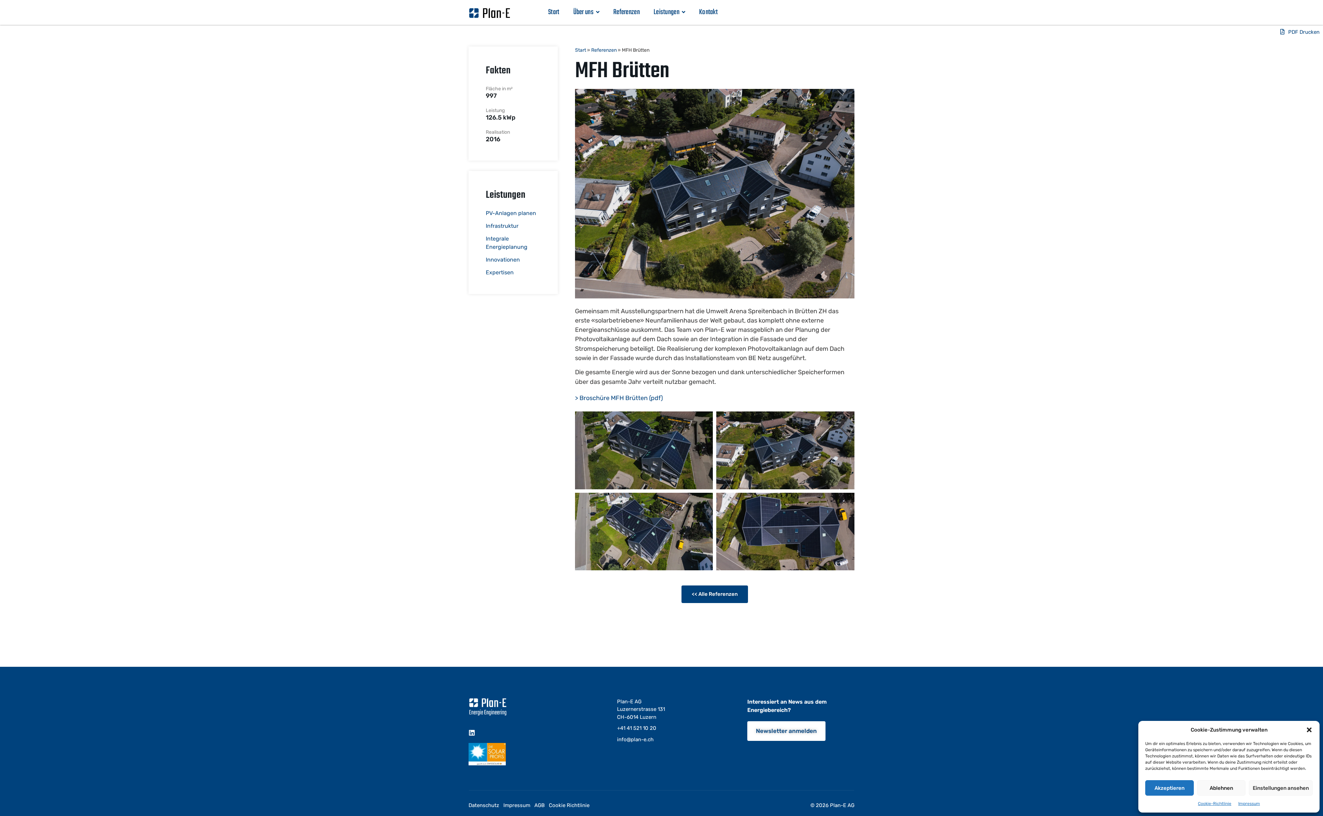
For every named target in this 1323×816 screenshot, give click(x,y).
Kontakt (708, 12)
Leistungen (666, 12)
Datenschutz (484, 805)
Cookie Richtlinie (569, 805)
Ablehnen (1221, 788)
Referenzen (626, 12)
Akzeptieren (1169, 788)
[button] (1309, 729)
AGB (539, 805)
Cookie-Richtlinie (1214, 803)
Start (554, 12)
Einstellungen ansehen (1281, 788)
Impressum (1249, 803)
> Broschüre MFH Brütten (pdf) (619, 398)
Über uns (583, 12)
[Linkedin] (472, 733)
